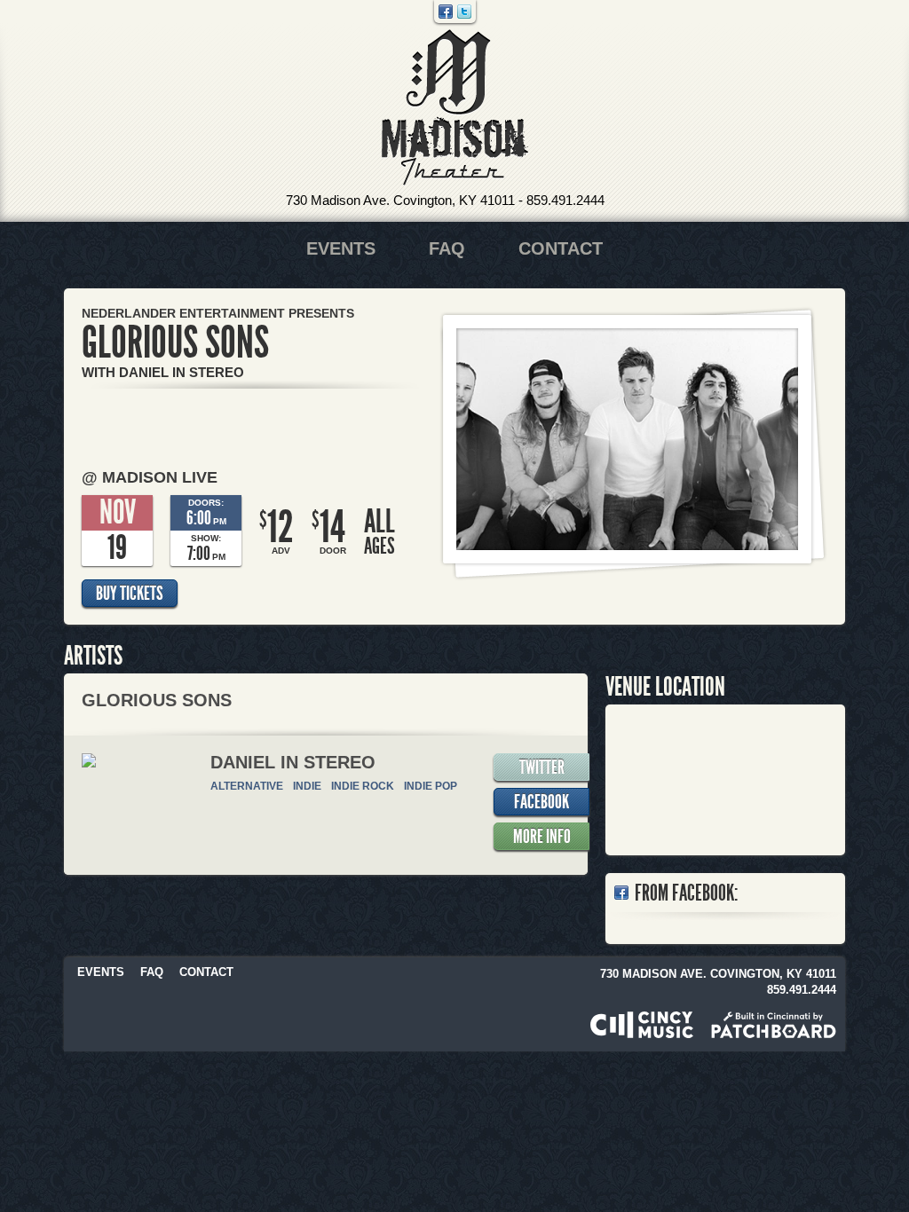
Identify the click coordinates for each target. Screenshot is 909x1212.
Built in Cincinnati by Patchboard (773, 1024)
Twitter (464, 11)
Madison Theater (455, 107)
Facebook (446, 11)
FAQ (447, 248)
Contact (560, 248)
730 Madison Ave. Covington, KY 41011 (400, 200)
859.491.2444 (565, 200)
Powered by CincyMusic (641, 1024)
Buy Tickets (129, 593)
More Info (542, 836)
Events (340, 248)
